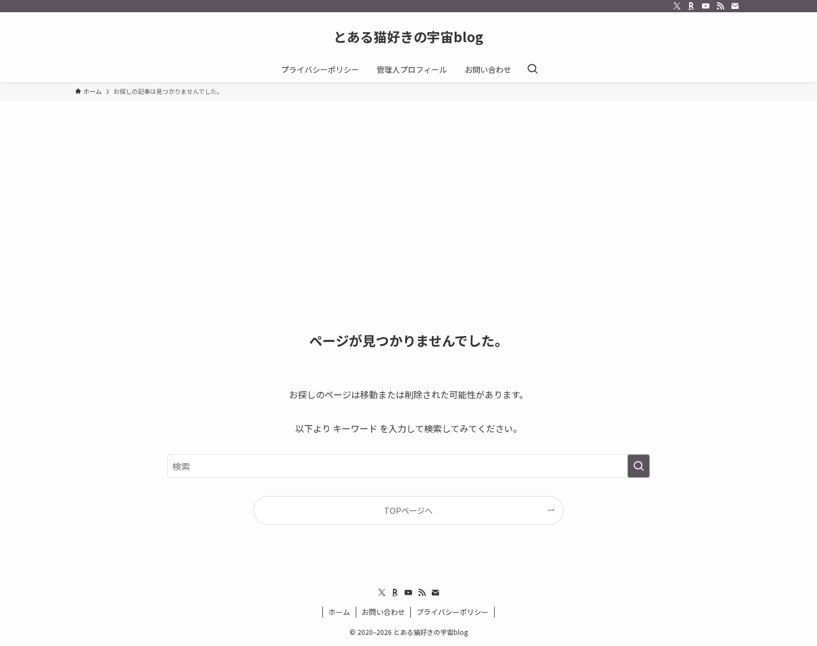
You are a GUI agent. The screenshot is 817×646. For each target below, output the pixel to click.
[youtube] (706, 6)
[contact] (735, 6)
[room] (691, 6)
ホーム (339, 612)
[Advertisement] (408, 184)
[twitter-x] (677, 6)
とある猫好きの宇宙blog (408, 36)
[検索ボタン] (532, 69)
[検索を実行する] (638, 466)
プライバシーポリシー (452, 612)
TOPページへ (408, 510)
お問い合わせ (383, 612)
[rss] (720, 6)
